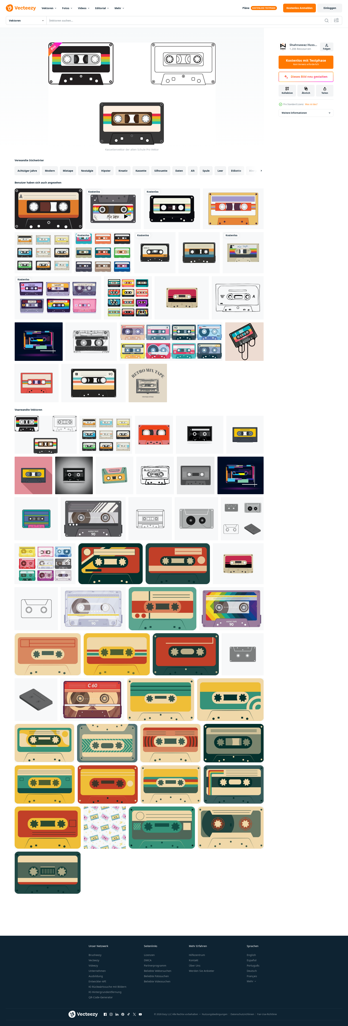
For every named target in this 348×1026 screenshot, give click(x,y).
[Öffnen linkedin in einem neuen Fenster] (116, 1014)
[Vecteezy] (21, 8)
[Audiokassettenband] (48, 208)
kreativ (123, 170)
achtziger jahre (27, 170)
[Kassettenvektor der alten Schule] (46, 435)
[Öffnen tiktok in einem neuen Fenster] (128, 1014)
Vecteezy (94, 960)
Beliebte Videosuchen (157, 981)
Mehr (118, 8)
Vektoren (47, 8)
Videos (82, 8)
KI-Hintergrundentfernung (105, 992)
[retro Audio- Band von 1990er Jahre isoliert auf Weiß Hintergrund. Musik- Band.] (154, 435)
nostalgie (87, 170)
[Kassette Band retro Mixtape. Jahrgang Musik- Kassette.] (114, 475)
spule (206, 170)
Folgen (326, 48)
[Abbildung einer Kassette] (74, 475)
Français (252, 976)
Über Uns (194, 965)
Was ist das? (311, 104)
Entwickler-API (97, 981)
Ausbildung (96, 976)
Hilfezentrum (197, 955)
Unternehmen (97, 971)
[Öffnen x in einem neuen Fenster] (134, 1014)
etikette (236, 170)
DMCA (147, 960)
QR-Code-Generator (101, 997)
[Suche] (326, 20)
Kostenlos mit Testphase (306, 62)
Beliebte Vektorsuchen (157, 971)
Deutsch (252, 971)
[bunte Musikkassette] (244, 341)
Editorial (100, 8)
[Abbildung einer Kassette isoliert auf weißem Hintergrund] (199, 435)
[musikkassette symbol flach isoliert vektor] (245, 435)
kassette (141, 170)
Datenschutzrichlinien (242, 1014)
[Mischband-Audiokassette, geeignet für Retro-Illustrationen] (243, 252)
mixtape (68, 170)
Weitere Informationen (294, 112)
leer (220, 170)
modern (50, 170)
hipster (106, 170)
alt (193, 170)
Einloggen (330, 8)
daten (179, 170)
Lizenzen (149, 955)
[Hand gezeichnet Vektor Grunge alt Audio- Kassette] (155, 475)
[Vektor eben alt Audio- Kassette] (195, 475)
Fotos (65, 8)
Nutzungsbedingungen (214, 1014)
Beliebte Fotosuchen (156, 976)
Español (251, 960)
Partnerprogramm (155, 965)
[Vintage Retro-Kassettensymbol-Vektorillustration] (94, 383)
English (251, 955)
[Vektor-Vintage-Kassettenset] (43, 252)
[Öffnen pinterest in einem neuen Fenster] (122, 1014)
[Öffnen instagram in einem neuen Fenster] (111, 1014)
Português (253, 965)
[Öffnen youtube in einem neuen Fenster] (140, 1014)
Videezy (93, 965)
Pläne (245, 8)
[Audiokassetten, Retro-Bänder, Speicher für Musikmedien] (58, 297)
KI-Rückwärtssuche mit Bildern (107, 986)
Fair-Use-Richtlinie (267, 1014)
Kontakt (193, 960)
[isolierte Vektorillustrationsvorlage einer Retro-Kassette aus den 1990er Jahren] (199, 252)
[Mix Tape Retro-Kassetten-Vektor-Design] (113, 208)
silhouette (160, 170)
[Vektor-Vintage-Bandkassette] (155, 252)
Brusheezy (95, 955)
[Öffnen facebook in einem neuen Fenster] (105, 1014)
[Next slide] (258, 170)
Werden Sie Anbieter (201, 971)
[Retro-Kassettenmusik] (172, 208)
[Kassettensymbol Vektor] (196, 518)
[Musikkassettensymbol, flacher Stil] (33, 475)
